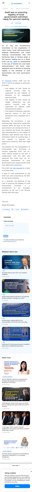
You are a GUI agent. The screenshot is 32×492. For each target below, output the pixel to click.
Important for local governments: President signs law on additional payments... (16, 345)
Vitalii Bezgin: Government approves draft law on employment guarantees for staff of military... (15, 404)
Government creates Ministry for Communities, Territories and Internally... (15, 321)
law (12, 23)
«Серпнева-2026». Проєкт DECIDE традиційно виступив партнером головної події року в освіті (15, 428)
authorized (6, 241)
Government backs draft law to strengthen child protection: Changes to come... (15, 297)
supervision (18, 23)
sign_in (14, 241)
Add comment (8, 221)
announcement (7, 377)
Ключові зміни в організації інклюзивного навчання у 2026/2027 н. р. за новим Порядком (15, 455)
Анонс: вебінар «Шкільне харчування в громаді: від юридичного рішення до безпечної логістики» (14, 381)
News (12, 8)
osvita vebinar (7, 451)
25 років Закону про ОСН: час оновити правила (14, 273)
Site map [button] (15, 465)
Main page (5, 8)
